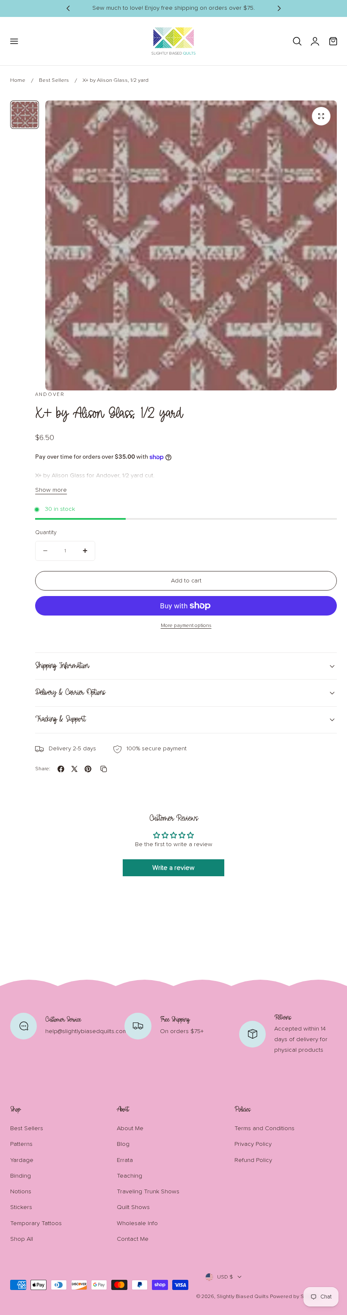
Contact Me (133, 1239)
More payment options (186, 625)
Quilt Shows (133, 1207)
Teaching (129, 1176)
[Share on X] (74, 769)
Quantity (46, 532)
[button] (14, 41)
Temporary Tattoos (36, 1223)
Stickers (21, 1207)
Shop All (21, 1239)
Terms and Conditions (264, 1128)
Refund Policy (253, 1160)
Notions (20, 1192)
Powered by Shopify (294, 1296)
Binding (20, 1176)
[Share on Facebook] (61, 769)
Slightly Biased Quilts (243, 1296)
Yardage (21, 1160)
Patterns (21, 1144)
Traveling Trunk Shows (148, 1192)
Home (17, 80)
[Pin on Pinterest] (88, 769)
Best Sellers (54, 80)
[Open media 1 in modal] (321, 116)
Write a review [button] (173, 867)
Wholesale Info (137, 1223)
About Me (130, 1128)
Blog (123, 1144)
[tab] (24, 114)
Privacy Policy (253, 1144)
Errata (125, 1160)
